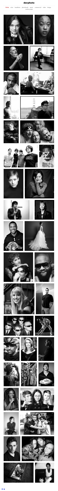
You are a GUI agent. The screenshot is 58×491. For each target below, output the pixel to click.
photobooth (25, 7)
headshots (17, 7)
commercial (38, 7)
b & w (7, 7)
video (44, 7)
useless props (29, 9)
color (11, 7)
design (49, 7)
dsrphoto (29, 3)
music (31, 7)
